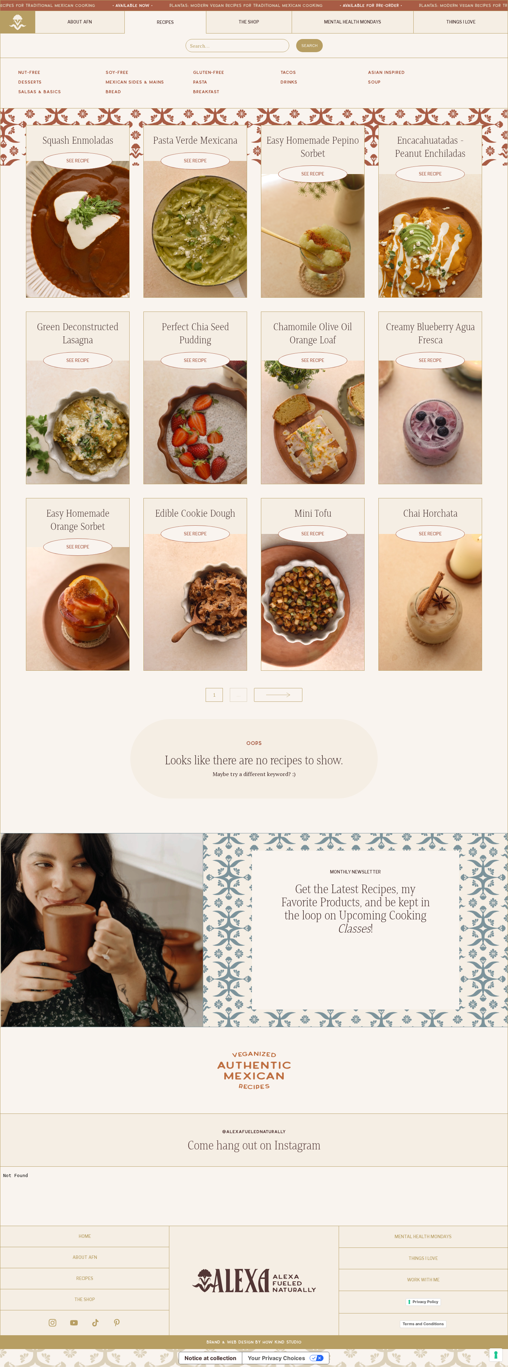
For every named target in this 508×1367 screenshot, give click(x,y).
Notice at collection (210, 1358)
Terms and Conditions (423, 1323)
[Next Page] (278, 695)
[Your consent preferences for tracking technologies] (495, 1354)
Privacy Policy (425, 1301)
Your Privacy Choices (276, 1358)
